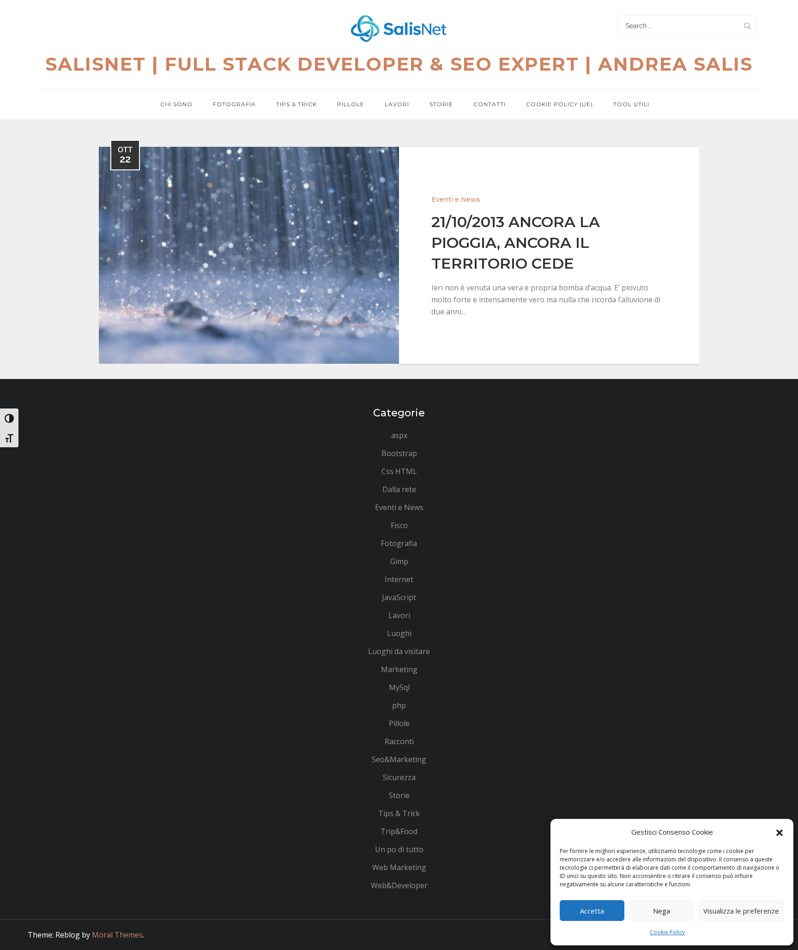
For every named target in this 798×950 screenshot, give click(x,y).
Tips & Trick (296, 104)
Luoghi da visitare (399, 651)
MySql (399, 687)
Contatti (489, 104)
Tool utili (631, 104)
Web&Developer (399, 885)
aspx (399, 435)
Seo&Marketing (399, 759)
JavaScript (399, 597)
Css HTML (399, 471)
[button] (779, 831)
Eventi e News (455, 199)
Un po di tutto (399, 849)
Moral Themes (117, 935)
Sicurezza (399, 777)
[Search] (747, 25)
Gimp (399, 561)
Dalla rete (399, 489)
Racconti (399, 741)
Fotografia (234, 104)
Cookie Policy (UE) (559, 104)
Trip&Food (399, 831)
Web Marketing (399, 867)
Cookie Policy (667, 932)
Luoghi (399, 633)
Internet (399, 579)
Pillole (350, 104)
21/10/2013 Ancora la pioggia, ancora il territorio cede (515, 242)
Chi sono (176, 104)
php (399, 705)
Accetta (592, 910)
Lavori (397, 104)
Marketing (399, 669)
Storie (441, 104)
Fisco (399, 525)
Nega (661, 910)
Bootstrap (399, 453)
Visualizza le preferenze (741, 910)
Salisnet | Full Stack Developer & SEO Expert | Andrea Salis (399, 64)
